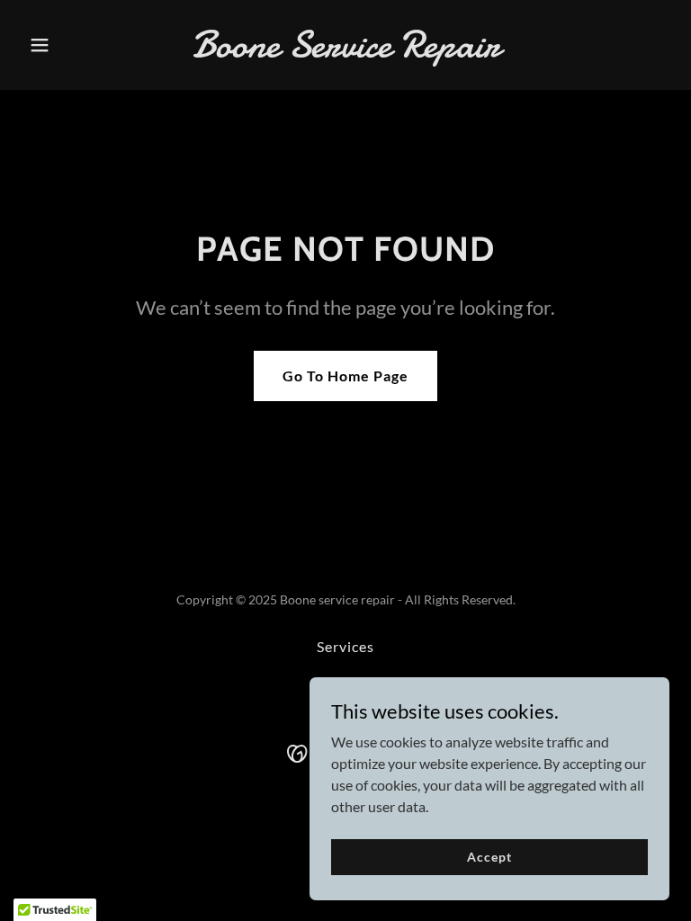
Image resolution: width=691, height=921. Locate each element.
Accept (489, 856)
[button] (70, 45)
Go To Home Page (345, 375)
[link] (346, 50)
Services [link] (345, 646)
